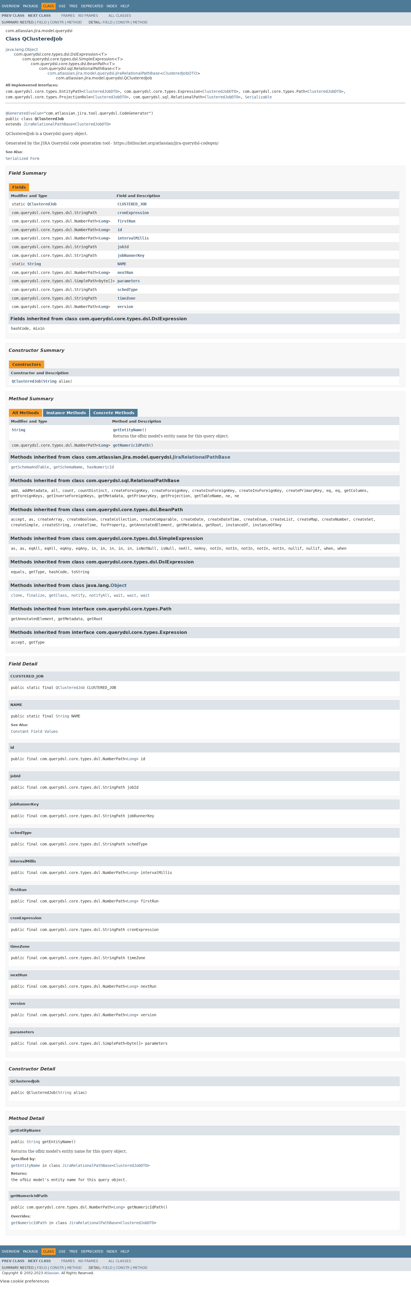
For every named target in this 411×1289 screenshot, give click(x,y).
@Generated (17, 113)
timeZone (126, 298)
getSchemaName (67, 467)
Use (62, 6)
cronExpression (133, 212)
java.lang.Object (22, 49)
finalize (35, 595)
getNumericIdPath (131, 445)
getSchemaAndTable (30, 467)
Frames (68, 16)
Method (74, 22)
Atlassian (51, 1273)
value (35, 113)
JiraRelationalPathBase (48, 124)
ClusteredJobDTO (180, 73)
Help (125, 6)
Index (112, 6)
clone (16, 595)
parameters (128, 281)
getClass (58, 595)
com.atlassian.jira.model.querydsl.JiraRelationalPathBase (104, 73)
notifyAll (99, 595)
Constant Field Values (34, 731)
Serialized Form (22, 158)
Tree (73, 6)
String (34, 264)
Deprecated (92, 6)
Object (118, 585)
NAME (121, 264)
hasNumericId (100, 467)
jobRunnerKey (130, 255)
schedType (127, 289)
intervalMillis (133, 238)
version (125, 306)
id (119, 230)
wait (118, 595)
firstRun (126, 221)
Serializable (258, 97)
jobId (123, 247)
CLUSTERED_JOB (132, 204)
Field (42, 22)
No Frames (88, 16)
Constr (57, 22)
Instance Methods (66, 413)
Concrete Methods (113, 413)
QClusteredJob (41, 204)
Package (30, 6)
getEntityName (127, 430)
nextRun (125, 272)
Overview (11, 6)
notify (78, 595)
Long (103, 221)
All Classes (119, 16)
